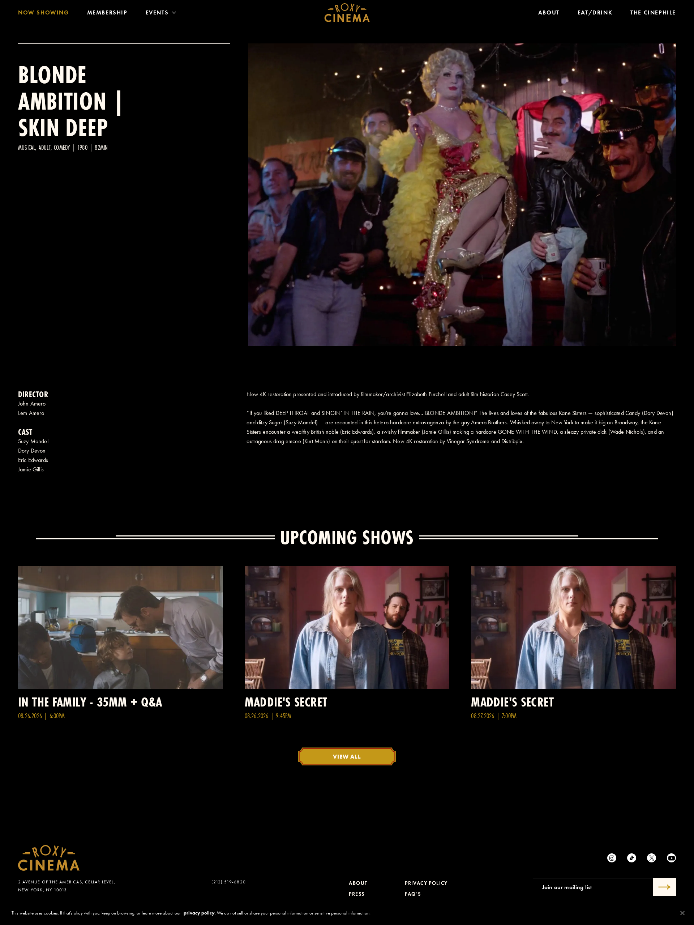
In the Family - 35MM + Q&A (90, 702)
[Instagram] (611, 857)
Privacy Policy (426, 883)
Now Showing (43, 12)
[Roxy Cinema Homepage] (347, 12)
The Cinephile (653, 12)
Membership (107, 12)
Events (157, 12)
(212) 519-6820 (228, 881)
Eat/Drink (595, 12)
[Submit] (665, 887)
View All (347, 756)
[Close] (682, 913)
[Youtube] (671, 857)
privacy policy (199, 913)
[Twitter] (651, 857)
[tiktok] (631, 857)
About (549, 12)
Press (356, 894)
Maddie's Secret (286, 702)
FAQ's (413, 894)
